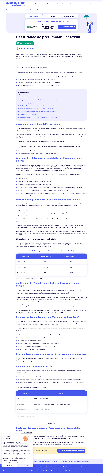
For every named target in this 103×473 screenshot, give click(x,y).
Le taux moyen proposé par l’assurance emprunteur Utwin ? (37, 103)
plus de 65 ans (69, 16)
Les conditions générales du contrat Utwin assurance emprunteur (38, 111)
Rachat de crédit (90, 3)
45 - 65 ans (51, 16)
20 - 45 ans (34, 16)
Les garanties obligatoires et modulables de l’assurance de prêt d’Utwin (40, 100)
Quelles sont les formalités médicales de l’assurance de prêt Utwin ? (39, 105)
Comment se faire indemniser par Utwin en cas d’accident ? (36, 108)
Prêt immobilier (39, 3)
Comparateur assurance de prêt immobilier (71, 450)
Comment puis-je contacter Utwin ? (30, 114)
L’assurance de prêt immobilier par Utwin (31, 97)
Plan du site (46, 470)
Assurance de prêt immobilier (56, 3)
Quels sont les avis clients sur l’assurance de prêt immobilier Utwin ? (39, 117)
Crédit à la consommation (75, 3)
